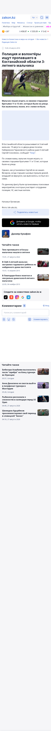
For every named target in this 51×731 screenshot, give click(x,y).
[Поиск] (42, 17)
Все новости (41, 39)
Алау (32, 152)
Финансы (21, 23)
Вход (47, 305)
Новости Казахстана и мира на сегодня (18, 39)
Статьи (29, 23)
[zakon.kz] (8, 17)
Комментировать (41, 319)
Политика (6, 23)
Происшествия (40, 23)
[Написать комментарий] (25, 312)
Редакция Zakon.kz (9, 42)
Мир (13, 23)
